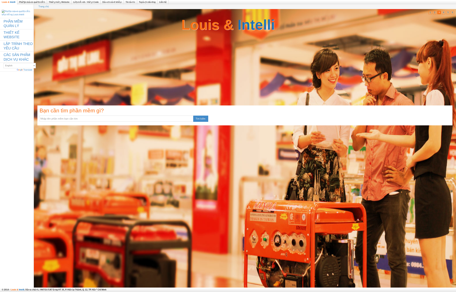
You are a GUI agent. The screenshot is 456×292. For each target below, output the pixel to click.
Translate (27, 70)
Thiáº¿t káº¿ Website (59, 2)
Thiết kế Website (11, 35)
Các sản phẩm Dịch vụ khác (17, 57)
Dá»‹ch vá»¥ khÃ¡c (112, 2)
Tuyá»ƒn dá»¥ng (147, 2)
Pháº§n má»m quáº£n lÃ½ (32, 2)
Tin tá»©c (130, 2)
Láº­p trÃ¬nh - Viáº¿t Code (86, 2)
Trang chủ (43, 6)
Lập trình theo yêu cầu (18, 46)
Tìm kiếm (200, 118)
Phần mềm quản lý (13, 23)
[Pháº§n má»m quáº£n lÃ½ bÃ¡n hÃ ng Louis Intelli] (17, 13)
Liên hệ (163, 2)
